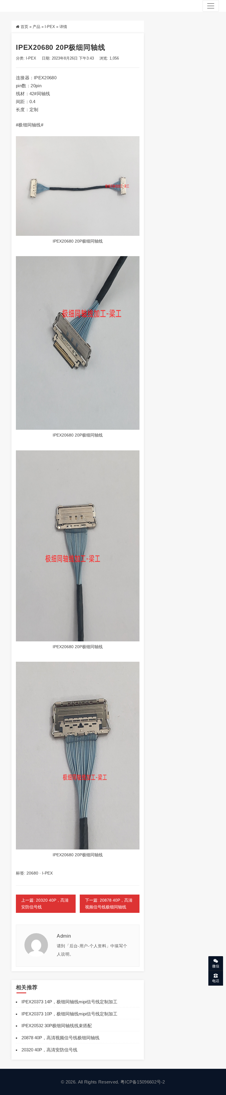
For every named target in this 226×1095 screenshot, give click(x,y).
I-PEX (50, 26)
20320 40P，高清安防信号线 (49, 1049)
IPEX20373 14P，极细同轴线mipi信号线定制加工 (69, 1001)
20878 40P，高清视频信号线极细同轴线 (60, 1037)
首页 (24, 26)
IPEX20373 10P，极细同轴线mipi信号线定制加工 (69, 1013)
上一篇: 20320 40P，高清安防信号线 (45, 903)
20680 (32, 873)
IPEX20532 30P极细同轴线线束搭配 (56, 1025)
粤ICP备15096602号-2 (142, 1081)
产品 (36, 26)
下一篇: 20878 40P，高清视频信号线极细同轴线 (108, 903)
